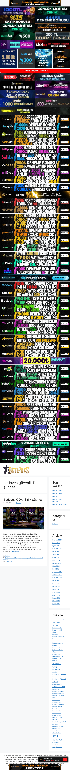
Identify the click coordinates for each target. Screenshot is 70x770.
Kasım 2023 (56, 598)
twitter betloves (56, 742)
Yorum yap (8, 561)
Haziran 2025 (57, 549)
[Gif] (35, 194)
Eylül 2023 (56, 604)
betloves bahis (57, 628)
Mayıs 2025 (56, 551)
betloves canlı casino (57, 644)
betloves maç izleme (58, 691)
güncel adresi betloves (57, 730)
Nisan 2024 (56, 583)
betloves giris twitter (56, 660)
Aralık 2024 (56, 560)
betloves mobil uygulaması (58, 693)
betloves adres (61, 620)
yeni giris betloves (57, 747)
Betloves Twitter (56, 713)
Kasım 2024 (56, 563)
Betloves (7, 556)
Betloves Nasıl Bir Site (58, 697)
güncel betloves (56, 733)
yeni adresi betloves (56, 744)
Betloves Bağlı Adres (59, 504)
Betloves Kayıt (58, 686)
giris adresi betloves (58, 726)
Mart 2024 (56, 586)
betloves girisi (57, 656)
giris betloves (56, 728)
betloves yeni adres (56, 715)
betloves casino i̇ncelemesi (58, 647)
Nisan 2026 (56, 543)
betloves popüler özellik (29, 558)
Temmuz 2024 (57, 575)
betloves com (56, 654)
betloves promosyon (58, 704)
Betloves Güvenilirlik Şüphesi (23, 499)
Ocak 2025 (56, 557)
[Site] (35, 119)
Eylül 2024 (56, 569)
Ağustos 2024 (57, 572)
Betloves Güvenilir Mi (57, 684)
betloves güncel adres (57, 676)
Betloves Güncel (59, 674)
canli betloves (55, 724)
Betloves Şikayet (59, 722)
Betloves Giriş (57, 493)
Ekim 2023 (56, 601)
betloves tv (54, 708)
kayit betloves (57, 737)
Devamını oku (17, 551)
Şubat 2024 (56, 589)
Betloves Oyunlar (56, 700)
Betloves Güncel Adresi (59, 680)
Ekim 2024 (56, 566)
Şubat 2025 (56, 554)
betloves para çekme (56, 702)
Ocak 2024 (56, 592)
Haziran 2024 (57, 578)
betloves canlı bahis (56, 641)
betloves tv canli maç (57, 710)
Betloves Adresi (57, 490)
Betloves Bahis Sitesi (57, 631)
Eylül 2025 (56, 546)
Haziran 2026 (57, 540)
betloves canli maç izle (57, 638)
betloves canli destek (58, 636)
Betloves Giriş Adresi (57, 671)
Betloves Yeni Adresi (57, 718)
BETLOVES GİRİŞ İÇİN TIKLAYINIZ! (35, 71)
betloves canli (55, 634)
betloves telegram (57, 706)
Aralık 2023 (56, 595)
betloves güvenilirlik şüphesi (13, 558)
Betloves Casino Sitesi (57, 651)
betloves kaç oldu (57, 689)
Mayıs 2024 (56, 580)
